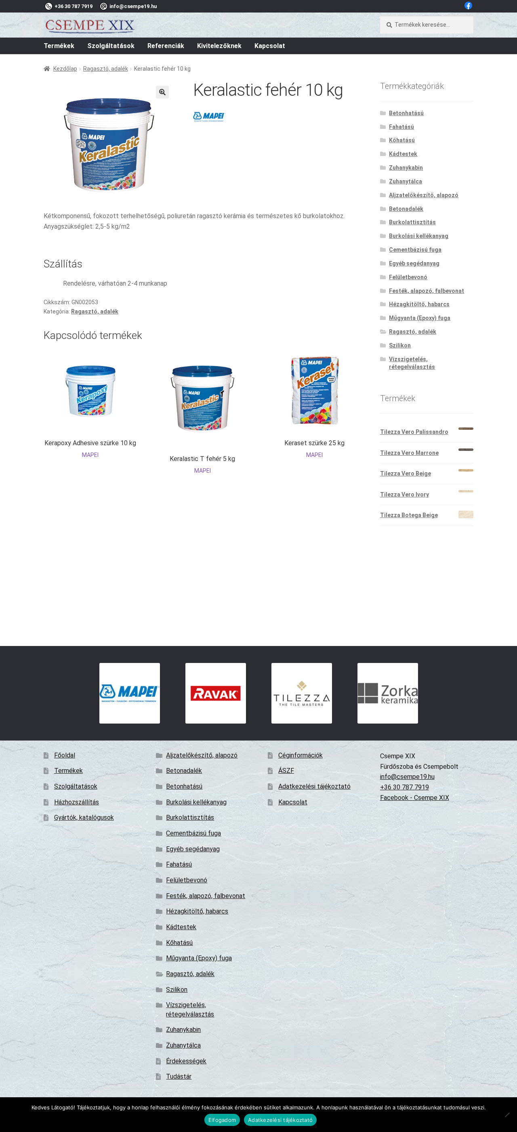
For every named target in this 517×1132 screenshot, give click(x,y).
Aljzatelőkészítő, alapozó (423, 195)
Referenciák (165, 46)
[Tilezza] (301, 693)
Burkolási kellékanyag (418, 236)
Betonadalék (406, 209)
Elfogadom (222, 1120)
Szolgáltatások (111, 46)
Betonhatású (406, 113)
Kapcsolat (269, 46)
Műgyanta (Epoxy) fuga (419, 318)
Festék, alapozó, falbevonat (426, 291)
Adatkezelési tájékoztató (314, 786)
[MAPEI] (209, 117)
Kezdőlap (65, 68)
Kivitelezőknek (219, 46)
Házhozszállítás (76, 802)
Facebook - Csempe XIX (414, 798)
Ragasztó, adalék (105, 68)
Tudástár (178, 1076)
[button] (162, 92)
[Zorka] (388, 693)
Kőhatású (402, 140)
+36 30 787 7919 (404, 787)
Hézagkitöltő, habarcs (419, 304)
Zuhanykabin (406, 167)
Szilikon (400, 345)
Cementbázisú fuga (415, 249)
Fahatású (401, 127)
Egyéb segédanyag (414, 263)
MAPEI (90, 455)
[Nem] (507, 1115)
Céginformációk (300, 755)
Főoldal (64, 755)
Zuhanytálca (405, 181)
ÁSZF (286, 770)
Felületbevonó (408, 277)
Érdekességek (186, 1061)
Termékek (59, 46)
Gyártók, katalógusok (84, 817)
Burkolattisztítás (412, 222)
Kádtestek (403, 154)
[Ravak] (215, 693)
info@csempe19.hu (407, 777)
